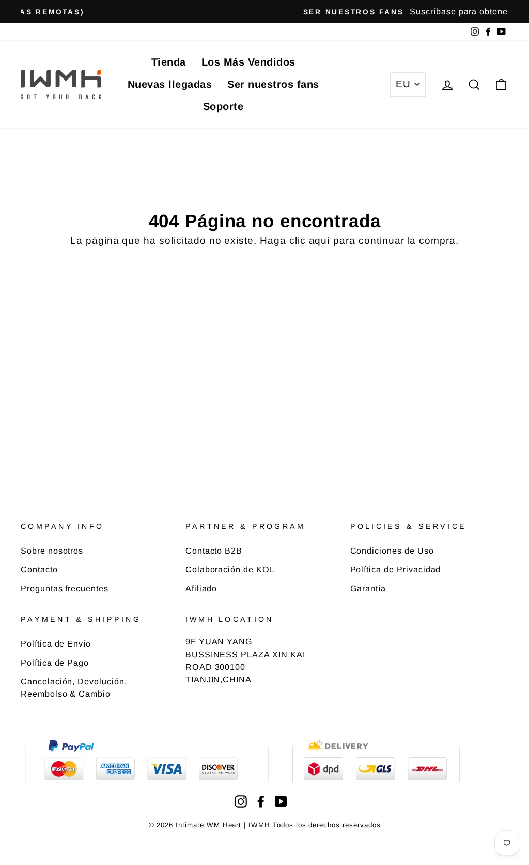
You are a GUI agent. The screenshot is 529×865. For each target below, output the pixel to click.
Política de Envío (56, 643)
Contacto (39, 569)
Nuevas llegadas (170, 84)
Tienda (168, 62)
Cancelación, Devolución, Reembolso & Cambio (74, 687)
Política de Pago (55, 662)
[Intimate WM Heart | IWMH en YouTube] (281, 801)
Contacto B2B (213, 550)
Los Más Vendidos (248, 62)
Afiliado (201, 588)
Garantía (368, 588)
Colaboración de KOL (230, 569)
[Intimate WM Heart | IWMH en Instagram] (241, 801)
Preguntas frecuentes (64, 588)
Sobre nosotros (52, 550)
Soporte (223, 106)
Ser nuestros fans (273, 84)
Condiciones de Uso (392, 550)
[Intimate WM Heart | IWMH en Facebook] (261, 801)
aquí (320, 240)
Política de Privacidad (395, 569)
